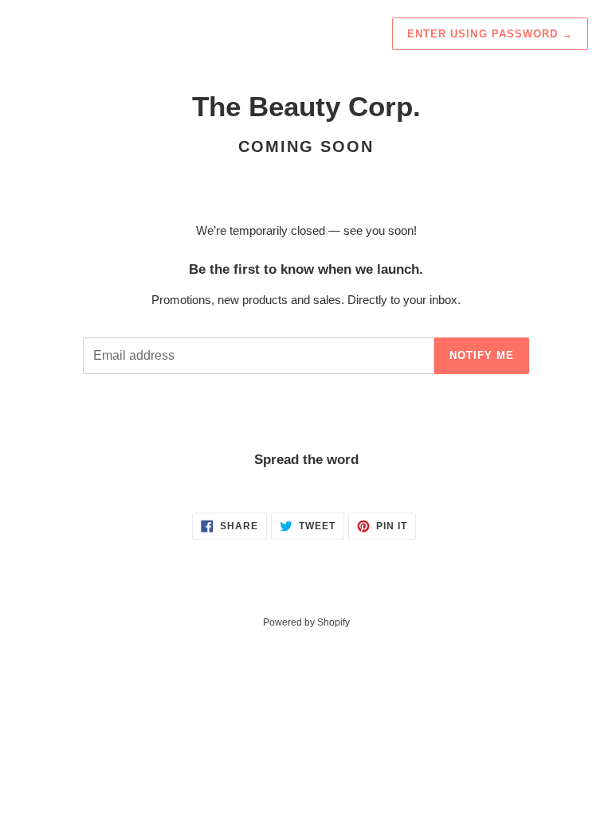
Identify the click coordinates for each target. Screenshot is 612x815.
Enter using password (490, 34)
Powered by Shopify (306, 622)
